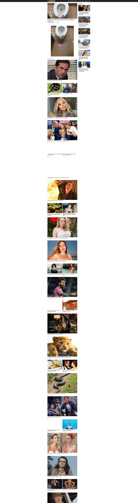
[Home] (52, 1)
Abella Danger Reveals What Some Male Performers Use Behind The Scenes (83, 58)
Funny (53, 22)
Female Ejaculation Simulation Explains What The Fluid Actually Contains (84, 47)
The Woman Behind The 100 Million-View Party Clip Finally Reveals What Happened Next (84, 13)
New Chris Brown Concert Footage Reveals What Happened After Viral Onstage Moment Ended (83, 24)
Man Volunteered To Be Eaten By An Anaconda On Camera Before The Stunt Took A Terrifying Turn (84, 36)
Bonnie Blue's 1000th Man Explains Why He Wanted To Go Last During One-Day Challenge (84, 69)
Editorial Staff (50, 22)
